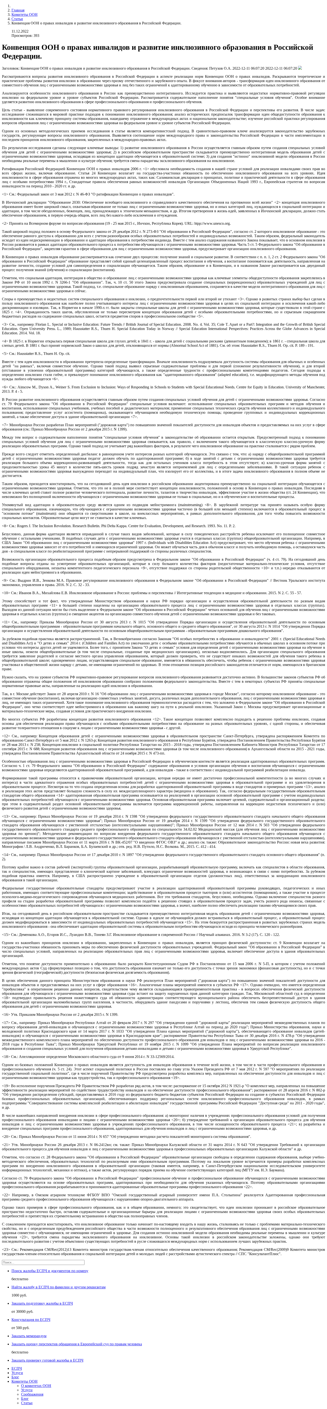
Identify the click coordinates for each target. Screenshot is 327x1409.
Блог (15, 1377)
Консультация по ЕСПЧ (30, 1320)
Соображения (32, 1394)
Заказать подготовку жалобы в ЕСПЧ (42, 1303)
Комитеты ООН (24, 14)
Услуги (17, 1373)
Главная (17, 10)
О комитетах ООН (36, 1386)
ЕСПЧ (16, 1368)
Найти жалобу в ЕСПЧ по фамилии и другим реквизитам (58, 1287)
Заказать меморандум (28, 1336)
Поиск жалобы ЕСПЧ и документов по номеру (49, 1271)
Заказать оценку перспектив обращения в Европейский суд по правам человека (76, 1344)
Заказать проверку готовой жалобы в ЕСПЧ (47, 1360)
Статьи (17, 19)
